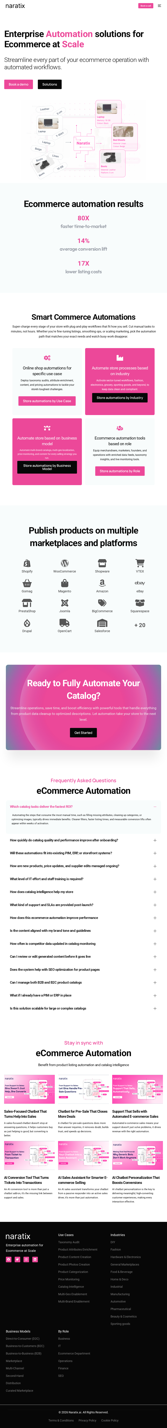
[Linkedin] (35, 1259)
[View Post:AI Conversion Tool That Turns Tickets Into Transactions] (29, 1155)
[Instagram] (26, 1259)
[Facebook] (8, 1259)
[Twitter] (17, 1259)
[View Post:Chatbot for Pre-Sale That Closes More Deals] (83, 1089)
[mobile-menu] (159, 5)
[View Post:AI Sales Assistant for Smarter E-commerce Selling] (83, 1155)
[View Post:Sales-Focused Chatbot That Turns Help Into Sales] (29, 1089)
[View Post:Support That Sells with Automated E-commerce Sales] (137, 1089)
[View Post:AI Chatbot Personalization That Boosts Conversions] (137, 1155)
